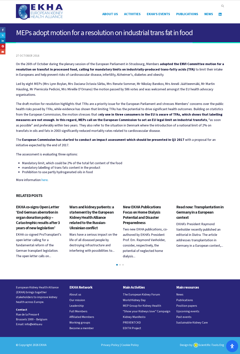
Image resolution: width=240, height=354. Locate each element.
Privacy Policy (110, 345)
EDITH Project (132, 328)
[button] (222, 6)
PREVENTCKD (132, 322)
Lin (220, 14)
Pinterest (2, 46)
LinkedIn (2, 41)
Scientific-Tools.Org (211, 345)
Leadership (76, 306)
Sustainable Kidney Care (192, 322)
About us (110, 14)
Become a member (81, 328)
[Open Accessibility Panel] (232, 346)
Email (2, 51)
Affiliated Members (81, 317)
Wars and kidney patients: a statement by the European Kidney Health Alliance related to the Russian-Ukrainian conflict (91, 217)
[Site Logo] (39, 12)
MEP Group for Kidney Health (142, 306)
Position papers (186, 306)
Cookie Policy (130, 345)
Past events (183, 317)
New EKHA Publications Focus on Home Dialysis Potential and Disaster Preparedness (142, 215)
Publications (187, 14)
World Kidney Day (134, 300)
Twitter (2, 35)
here (44, 180)
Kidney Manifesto (134, 317)
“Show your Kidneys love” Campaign (146, 311)
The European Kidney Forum (141, 294)
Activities (132, 14)
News (208, 14)
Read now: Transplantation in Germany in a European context (200, 212)
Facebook (2, 30)
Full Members (78, 311)
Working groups (79, 322)
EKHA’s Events (158, 14)
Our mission (77, 300)
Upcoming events (187, 311)
